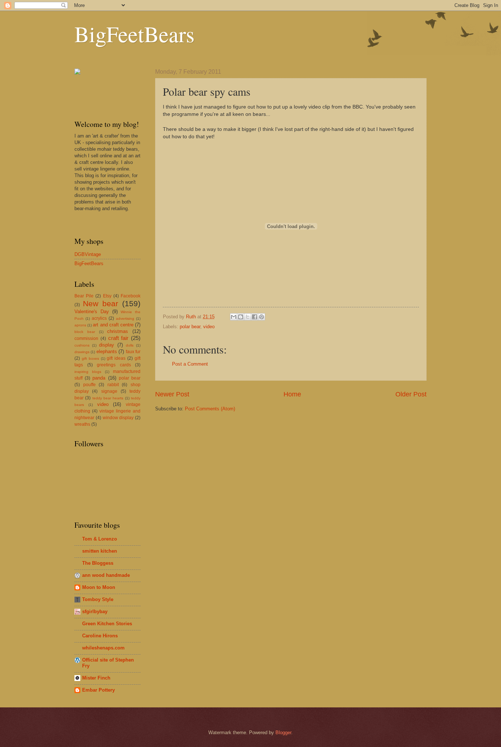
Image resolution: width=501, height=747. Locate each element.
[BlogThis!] (240, 317)
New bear (100, 303)
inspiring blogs (87, 372)
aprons (80, 325)
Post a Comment (190, 364)
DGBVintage (87, 254)
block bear (84, 332)
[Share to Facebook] (254, 317)
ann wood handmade (106, 575)
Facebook (130, 296)
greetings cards (114, 365)
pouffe (89, 384)
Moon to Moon (98, 587)
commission (86, 338)
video (209, 326)
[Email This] (233, 317)
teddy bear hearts (108, 398)
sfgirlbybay (94, 611)
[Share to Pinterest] (261, 317)
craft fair (118, 338)
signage (109, 391)
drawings (81, 352)
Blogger (283, 732)
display (106, 345)
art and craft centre (113, 324)
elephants (106, 351)
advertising (125, 318)
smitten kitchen (99, 551)
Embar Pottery (98, 690)
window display (118, 417)
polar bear (190, 326)
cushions (81, 345)
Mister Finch (96, 678)
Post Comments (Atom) (210, 408)
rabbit (113, 384)
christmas (117, 331)
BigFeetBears (134, 33)
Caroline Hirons (100, 635)
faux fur (133, 351)
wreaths (82, 424)
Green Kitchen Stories (107, 623)
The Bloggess (97, 563)
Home (292, 394)
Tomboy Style (97, 599)
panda (98, 378)
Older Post (411, 394)
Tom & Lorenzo (99, 539)
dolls (130, 345)
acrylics (99, 318)
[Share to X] (247, 317)
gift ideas (116, 358)
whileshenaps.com (103, 648)
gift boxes (90, 358)
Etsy (107, 296)
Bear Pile (84, 296)
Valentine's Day (91, 311)
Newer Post (172, 394)
